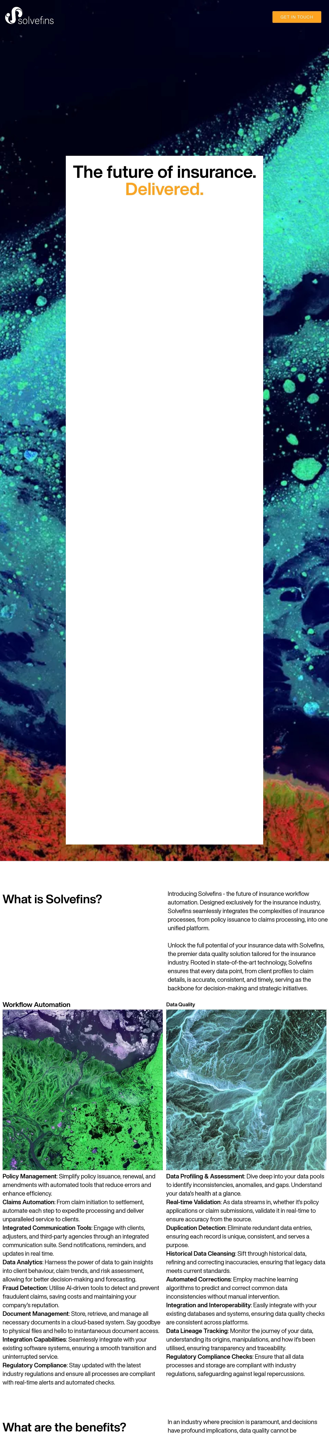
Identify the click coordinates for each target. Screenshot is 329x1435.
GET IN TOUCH (297, 17)
